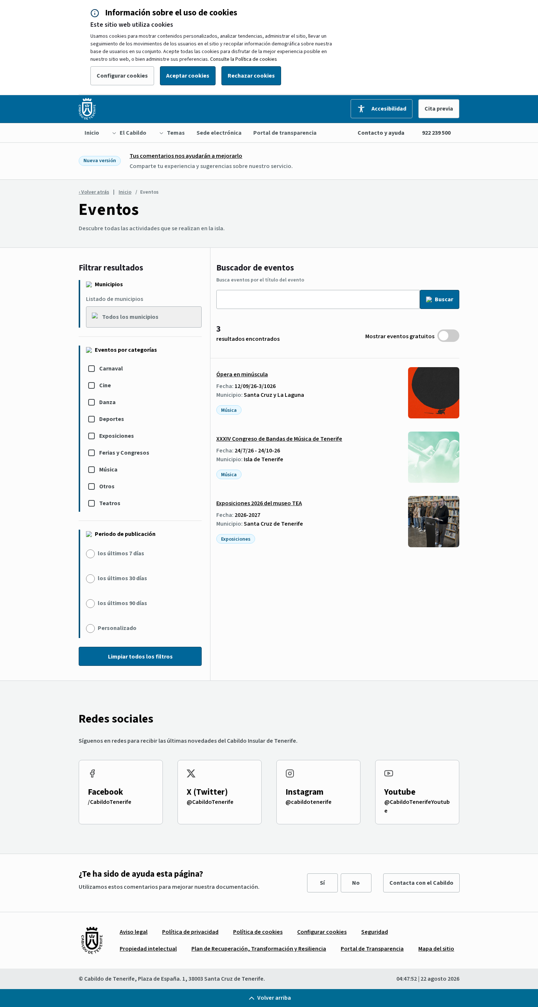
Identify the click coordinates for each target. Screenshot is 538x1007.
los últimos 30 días (122, 578)
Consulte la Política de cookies (243, 59)
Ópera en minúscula (242, 374)
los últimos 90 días (122, 603)
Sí (322, 883)
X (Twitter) (207, 792)
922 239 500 (436, 133)
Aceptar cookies (187, 76)
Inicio (125, 192)
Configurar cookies (122, 76)
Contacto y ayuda (381, 133)
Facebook (105, 792)
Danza (107, 402)
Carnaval (111, 369)
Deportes (111, 419)
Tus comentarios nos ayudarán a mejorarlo (186, 156)
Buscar (444, 299)
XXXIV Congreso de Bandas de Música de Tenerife (279, 439)
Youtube (399, 792)
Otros (107, 486)
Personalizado (117, 628)
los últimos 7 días (121, 553)
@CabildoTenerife (210, 802)
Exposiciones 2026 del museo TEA (259, 503)
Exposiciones (116, 436)
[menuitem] (92, 133)
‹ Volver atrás (94, 192)
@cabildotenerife (308, 802)
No (356, 883)
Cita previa (439, 109)
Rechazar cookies (251, 76)
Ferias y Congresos (124, 453)
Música (108, 470)
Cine (105, 385)
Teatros (109, 503)
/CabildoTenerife (109, 802)
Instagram (304, 792)
